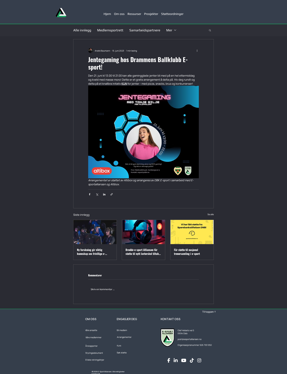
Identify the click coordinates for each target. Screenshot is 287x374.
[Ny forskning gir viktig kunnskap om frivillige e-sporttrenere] (95, 232)
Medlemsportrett (110, 30)
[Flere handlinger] (197, 50)
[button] (134, 12)
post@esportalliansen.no (189, 339)
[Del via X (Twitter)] (97, 194)
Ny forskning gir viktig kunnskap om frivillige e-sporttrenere (91, 252)
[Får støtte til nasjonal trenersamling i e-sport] (192, 232)
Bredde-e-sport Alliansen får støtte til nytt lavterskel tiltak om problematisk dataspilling (142, 252)
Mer (169, 30)
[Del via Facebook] (89, 194)
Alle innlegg (82, 30)
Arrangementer (124, 337)
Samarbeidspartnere (144, 30)
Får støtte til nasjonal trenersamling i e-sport (187, 252)
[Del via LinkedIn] (104, 194)
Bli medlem (122, 330)
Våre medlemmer (93, 337)
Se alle (210, 214)
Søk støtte (122, 352)
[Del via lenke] (111, 194)
